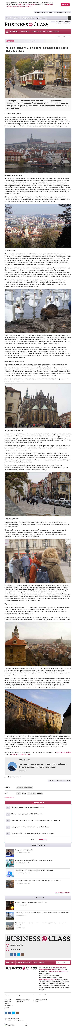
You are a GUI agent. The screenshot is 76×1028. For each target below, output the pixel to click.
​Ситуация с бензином (53, 31)
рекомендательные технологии (48, 979)
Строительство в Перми (38, 31)
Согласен (65, 5)
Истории (8, 18)
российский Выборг (64, 752)
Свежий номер (13, 31)
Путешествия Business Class (24, 787)
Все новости (43, 839)
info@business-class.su (16, 945)
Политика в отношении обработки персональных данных (9, 1003)
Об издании (19, 995)
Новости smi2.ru (9, 798)
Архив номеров (41, 18)
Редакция (7, 995)
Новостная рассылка (28, 18)
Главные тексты (24, 31)
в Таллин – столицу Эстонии (20, 754)
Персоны (16, 18)
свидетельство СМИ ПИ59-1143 (58, 971)
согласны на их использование (27, 5)
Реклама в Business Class (41, 995)
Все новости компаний (62, 893)
